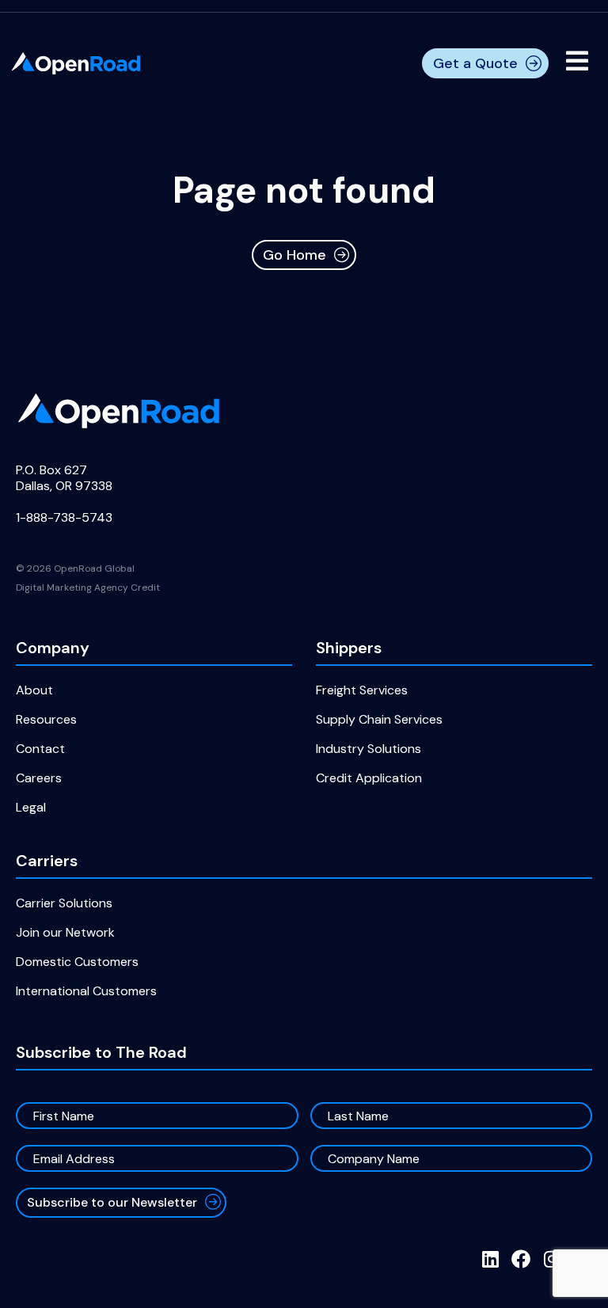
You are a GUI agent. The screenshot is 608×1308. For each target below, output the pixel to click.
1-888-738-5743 (64, 517)
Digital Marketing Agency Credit (88, 587)
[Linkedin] (490, 1258)
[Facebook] (520, 1258)
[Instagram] (551, 1258)
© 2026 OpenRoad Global (75, 568)
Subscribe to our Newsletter (112, 1202)
